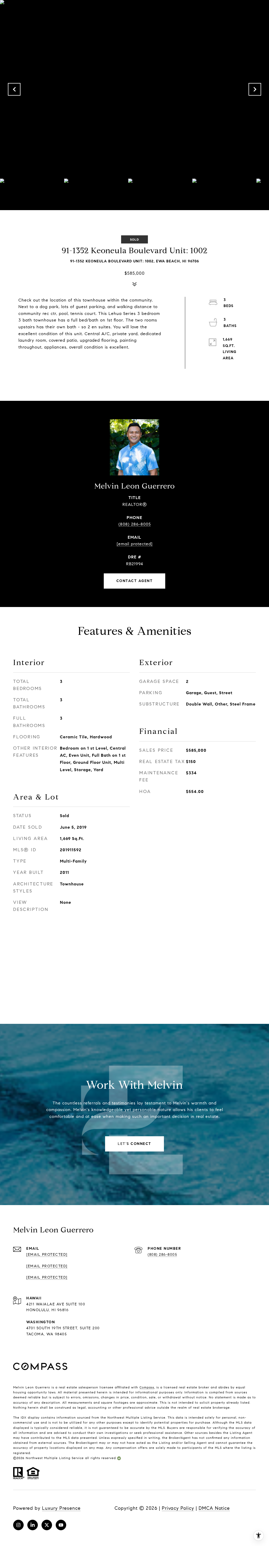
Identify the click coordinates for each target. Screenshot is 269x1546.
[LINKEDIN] (32, 1525)
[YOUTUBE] (61, 1525)
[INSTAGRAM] (18, 1525)
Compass (146, 1387)
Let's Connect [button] (134, 1144)
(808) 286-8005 (134, 524)
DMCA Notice (214, 1508)
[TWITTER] (47, 1525)
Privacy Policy (178, 1508)
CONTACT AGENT (134, 581)
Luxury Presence (61, 1508)
